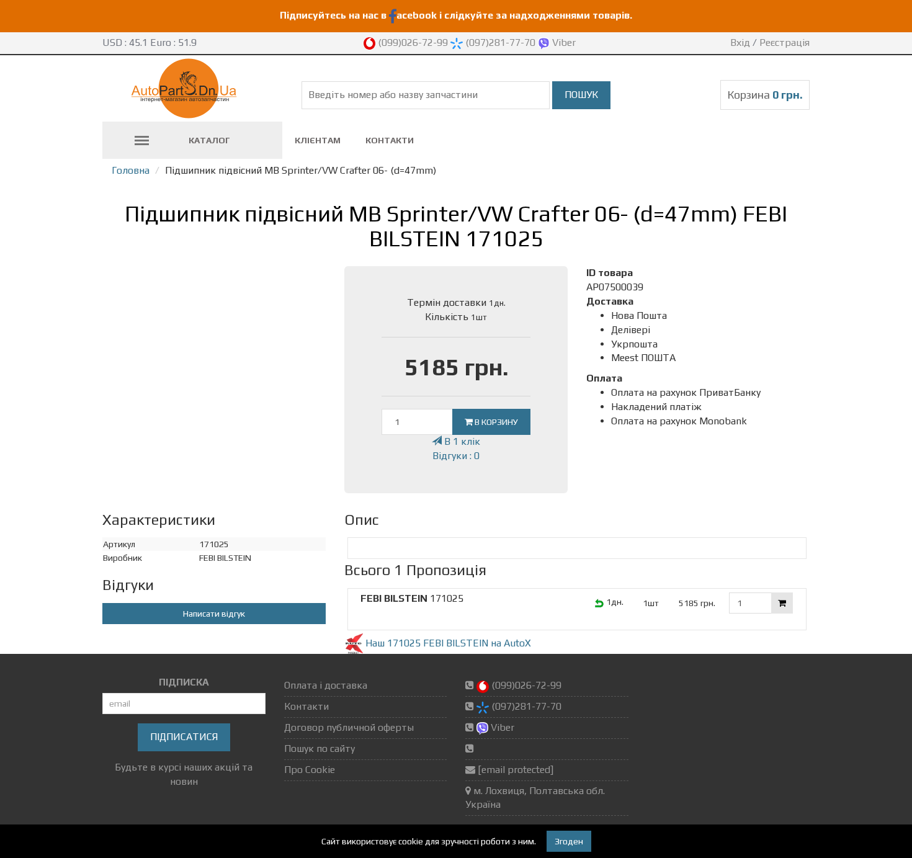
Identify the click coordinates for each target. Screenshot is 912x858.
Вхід (740, 42)
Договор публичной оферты (349, 727)
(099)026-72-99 (412, 42)
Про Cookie (309, 769)
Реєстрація (784, 42)
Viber (563, 42)
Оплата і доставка (325, 685)
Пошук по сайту (319, 748)
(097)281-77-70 (500, 42)
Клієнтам (318, 140)
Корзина (765, 94)
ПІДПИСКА (184, 682)
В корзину (495, 422)
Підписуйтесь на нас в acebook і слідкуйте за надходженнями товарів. (456, 15)
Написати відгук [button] (214, 614)
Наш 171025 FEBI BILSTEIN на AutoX (447, 643)
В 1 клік (461, 441)
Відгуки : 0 (456, 456)
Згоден (569, 841)
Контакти (389, 140)
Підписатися (184, 737)
